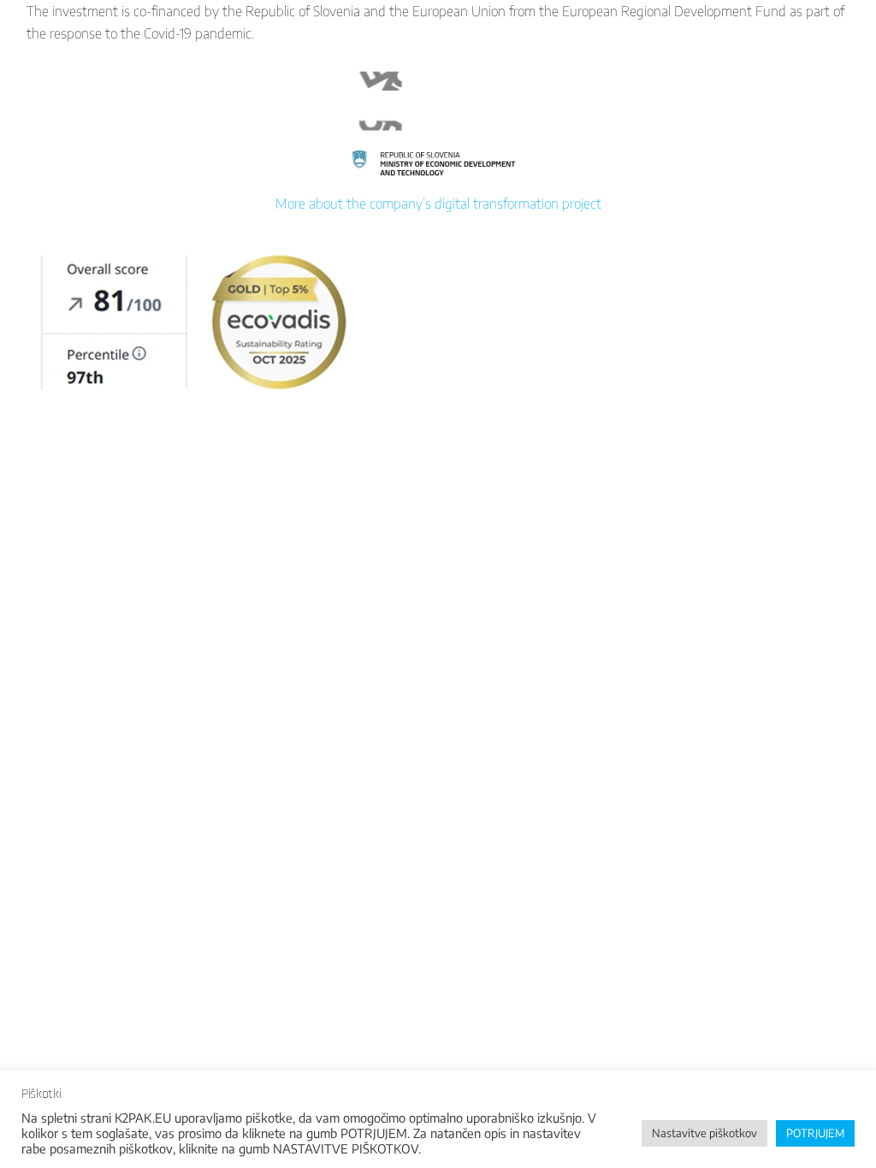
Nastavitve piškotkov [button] (704, 1133)
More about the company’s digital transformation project (438, 203)
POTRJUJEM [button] (815, 1133)
